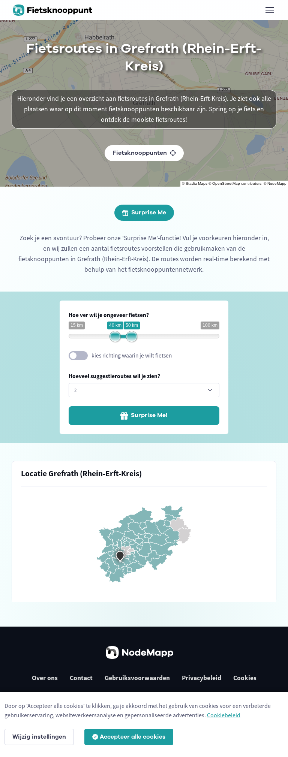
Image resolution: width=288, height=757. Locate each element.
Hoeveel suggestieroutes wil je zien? (114, 376)
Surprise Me (148, 212)
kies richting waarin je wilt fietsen (132, 355)
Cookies (244, 678)
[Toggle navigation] (269, 10)
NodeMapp (276, 183)
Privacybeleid (201, 678)
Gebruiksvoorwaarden (137, 678)
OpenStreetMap (226, 183)
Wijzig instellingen (39, 737)
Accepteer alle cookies (132, 737)
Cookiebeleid (223, 715)
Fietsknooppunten (139, 153)
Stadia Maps (196, 183)
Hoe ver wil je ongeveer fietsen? (109, 315)
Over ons (45, 678)
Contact (81, 678)
